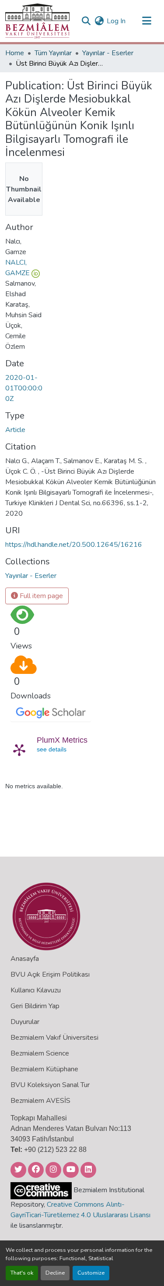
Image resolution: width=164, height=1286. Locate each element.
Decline (55, 1273)
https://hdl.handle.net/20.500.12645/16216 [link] (73, 544)
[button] (37, 21)
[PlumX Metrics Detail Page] (19, 750)
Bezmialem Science (39, 1053)
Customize (91, 1273)
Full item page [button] (40, 596)
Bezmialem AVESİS (40, 1100)
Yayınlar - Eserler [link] (107, 53)
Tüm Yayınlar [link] (53, 53)
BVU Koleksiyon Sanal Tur (50, 1084)
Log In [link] (116, 21)
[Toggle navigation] (146, 21)
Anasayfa (24, 958)
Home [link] (14, 53)
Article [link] (15, 430)
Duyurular (24, 1021)
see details (51, 749)
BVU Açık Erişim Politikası (50, 974)
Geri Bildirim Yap (34, 1006)
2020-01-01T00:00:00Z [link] (23, 388)
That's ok (21, 1273)
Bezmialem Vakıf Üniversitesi (54, 1037)
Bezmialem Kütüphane (44, 1069)
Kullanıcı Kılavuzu (35, 990)
